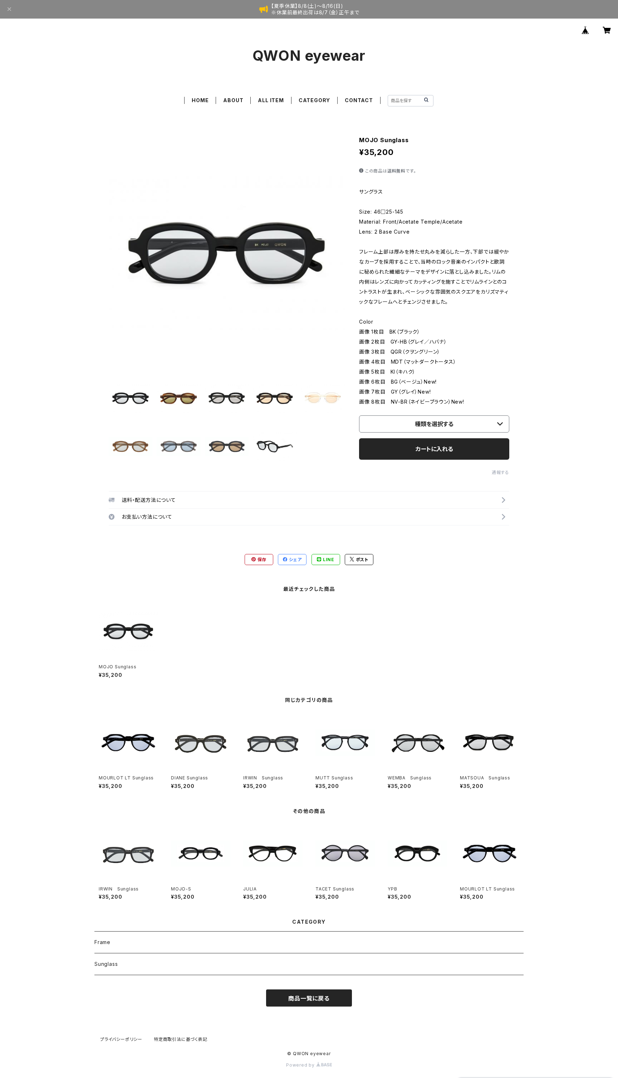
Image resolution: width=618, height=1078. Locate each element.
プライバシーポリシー (121, 1039)
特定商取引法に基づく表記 (180, 1039)
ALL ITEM (271, 100)
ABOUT (233, 100)
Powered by (301, 1065)
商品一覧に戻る (309, 998)
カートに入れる (434, 449)
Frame (102, 942)
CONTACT (359, 100)
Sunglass (106, 964)
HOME (200, 100)
